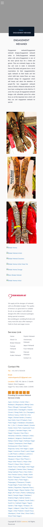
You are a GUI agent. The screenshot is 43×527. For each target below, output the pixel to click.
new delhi (28, 472)
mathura (26, 456)
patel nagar (23, 480)
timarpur (26, 506)
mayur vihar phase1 (23, 459)
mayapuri (11, 459)
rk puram (16, 493)
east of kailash (22, 420)
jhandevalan (27, 438)
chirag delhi (18, 412)
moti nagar (30, 467)
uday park (24, 508)
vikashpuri (12, 513)
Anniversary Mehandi (28, 341)
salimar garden (24, 498)
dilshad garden (19, 417)
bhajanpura (20, 404)
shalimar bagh (13, 498)
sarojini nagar (18, 495)
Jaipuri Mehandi (29, 345)
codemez (24, 522)
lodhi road (13, 454)
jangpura (19, 438)
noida (25, 474)
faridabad (21, 423)
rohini (23, 493)
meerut (27, 464)
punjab (27, 482)
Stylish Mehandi (29, 336)
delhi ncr (23, 415)
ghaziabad (29, 423)
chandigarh (22, 410)
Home (21, 30)
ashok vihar (24, 402)
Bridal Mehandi (15, 343)
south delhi (29, 500)
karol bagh (28, 443)
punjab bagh (12, 485)
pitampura (20, 482)
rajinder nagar (13, 490)
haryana (17, 433)
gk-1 (10, 425)
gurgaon (12, 430)
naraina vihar (21, 469)
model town (12, 467)
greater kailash (23, 425)
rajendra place (27, 487)
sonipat (21, 500)
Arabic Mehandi (15, 355)
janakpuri (11, 438)
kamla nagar (18, 441)
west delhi (30, 513)
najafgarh (12, 469)
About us (13, 340)
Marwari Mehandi (26, 353)
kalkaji (10, 441)
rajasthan (18, 487)
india (31, 436)
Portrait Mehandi (13, 347)
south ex (11, 503)
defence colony (13, 415)
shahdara (27, 495)
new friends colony (15, 474)
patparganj (12, 482)
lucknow (29, 454)
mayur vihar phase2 (15, 462)
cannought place (25, 407)
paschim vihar (13, 480)
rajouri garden (25, 490)
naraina (30, 469)
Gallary (12, 352)
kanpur (11, 443)
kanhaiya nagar (29, 441)
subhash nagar (21, 503)
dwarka (28, 417)
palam (23, 477)
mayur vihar (19, 464)
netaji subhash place (15, 472)
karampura (19, 443)
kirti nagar (24, 449)
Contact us (27, 358)
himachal (11, 436)
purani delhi (22, 485)
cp (25, 412)
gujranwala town (28, 428)
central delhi (12, 410)
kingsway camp (14, 449)
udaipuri (17, 508)
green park (17, 428)
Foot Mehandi (28, 349)
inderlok (19, 436)
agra (10, 402)
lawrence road (19, 451)
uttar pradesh (19, 511)
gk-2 (15, 425)
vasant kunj (29, 511)
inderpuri (25, 436)
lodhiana (21, 454)
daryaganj (30, 412)
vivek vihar (20, 513)
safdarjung (30, 493)
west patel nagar (14, 516)
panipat (29, 477)
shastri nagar (13, 500)
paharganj (16, 477)
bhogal (15, 407)
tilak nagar (18, 506)
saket (10, 495)
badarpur (11, 404)
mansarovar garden (15, 456)
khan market (23, 446)
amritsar (16, 402)
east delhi (12, 420)
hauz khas (24, 433)
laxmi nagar (30, 451)
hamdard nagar (21, 430)
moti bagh (22, 467)
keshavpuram (13, 446)
